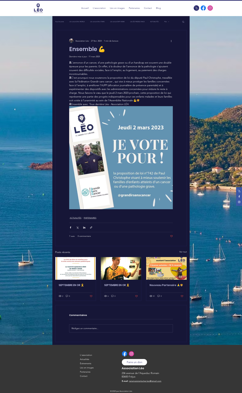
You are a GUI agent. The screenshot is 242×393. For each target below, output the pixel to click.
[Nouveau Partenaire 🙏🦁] (166, 268)
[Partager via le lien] (91, 227)
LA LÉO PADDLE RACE (137, 22)
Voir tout (183, 251)
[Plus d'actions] (171, 41)
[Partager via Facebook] (70, 227)
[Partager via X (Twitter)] (77, 227)
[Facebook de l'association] (203, 8)
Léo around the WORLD (77, 22)
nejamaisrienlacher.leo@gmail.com (145, 381)
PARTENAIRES (90, 218)
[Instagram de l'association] (210, 8)
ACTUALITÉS (154, 22)
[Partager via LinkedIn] (84, 227)
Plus (165, 22)
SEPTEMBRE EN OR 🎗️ (71, 285)
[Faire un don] (196, 8)
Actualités (84, 359)
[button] (117, 8)
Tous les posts (59, 22)
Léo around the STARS (97, 22)
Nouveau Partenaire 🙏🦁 (166, 285)
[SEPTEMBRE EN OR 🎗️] (75, 268)
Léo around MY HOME (117, 22)
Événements (85, 363)
